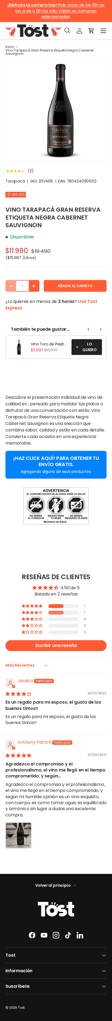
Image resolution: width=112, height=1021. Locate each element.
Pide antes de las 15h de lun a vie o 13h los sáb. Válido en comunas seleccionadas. (56, 10)
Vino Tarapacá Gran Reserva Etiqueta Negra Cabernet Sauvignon (49, 52)
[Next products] (101, 329)
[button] (91, 31)
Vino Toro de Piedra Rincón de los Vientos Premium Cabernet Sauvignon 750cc (49, 344)
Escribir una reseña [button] (56, 645)
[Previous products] (89, 329)
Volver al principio (53, 885)
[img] (18, 694)
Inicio (9, 46)
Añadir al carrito (75, 286)
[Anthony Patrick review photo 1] (18, 835)
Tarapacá (15, 181)
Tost (21, 1007)
